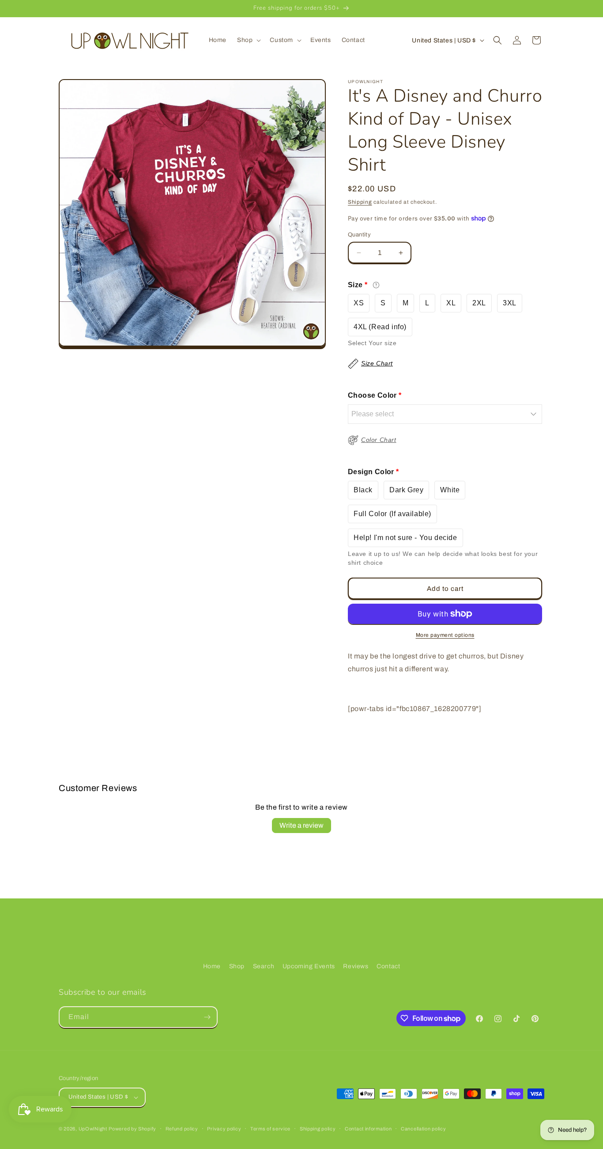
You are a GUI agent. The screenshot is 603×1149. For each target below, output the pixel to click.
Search (264, 966)
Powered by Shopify (132, 1128)
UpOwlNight (93, 1128)
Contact (388, 966)
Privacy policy (224, 1128)
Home (212, 966)
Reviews (355, 966)
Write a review (301, 825)
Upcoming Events (309, 966)
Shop (237, 966)
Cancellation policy (423, 1128)
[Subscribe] (207, 1017)
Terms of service (270, 1128)
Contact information (368, 1128)
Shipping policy (318, 1128)
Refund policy (182, 1128)
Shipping (360, 202)
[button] (248, 40)
